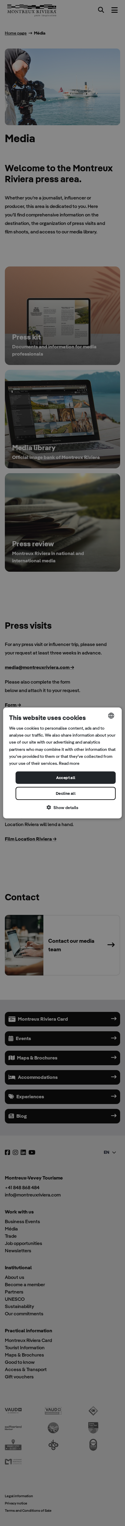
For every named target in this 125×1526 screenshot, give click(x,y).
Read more (69, 763)
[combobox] (111, 716)
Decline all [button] (66, 793)
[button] (62, 808)
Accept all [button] (66, 777)
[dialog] (62, 763)
